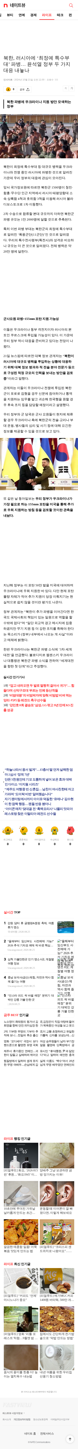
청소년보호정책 (40, 1422)
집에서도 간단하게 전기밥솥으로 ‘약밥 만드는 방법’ (57, 1339)
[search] (71, 5)
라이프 (47, 15)
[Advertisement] (39, 33)
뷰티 (10, 15)
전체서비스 (47, 1436)
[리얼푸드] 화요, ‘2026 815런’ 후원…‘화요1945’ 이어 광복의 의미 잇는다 (21, 1176)
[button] (70, 1439)
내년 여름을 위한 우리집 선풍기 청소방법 (56, 1377)
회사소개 (6, 1422)
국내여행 (12, 931)
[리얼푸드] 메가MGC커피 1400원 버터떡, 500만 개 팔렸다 (56, 1301)
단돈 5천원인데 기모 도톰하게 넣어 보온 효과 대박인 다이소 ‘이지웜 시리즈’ (38, 782)
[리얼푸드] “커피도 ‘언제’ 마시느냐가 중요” (20, 1300)
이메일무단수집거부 (60, 1422)
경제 (33, 15)
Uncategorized (15, 949)
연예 (22, 15)
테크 (60, 15)
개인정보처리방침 (22, 1422)
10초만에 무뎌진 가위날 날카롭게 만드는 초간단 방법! (19, 1214)
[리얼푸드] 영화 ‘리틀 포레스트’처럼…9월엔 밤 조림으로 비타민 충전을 (21, 1339)
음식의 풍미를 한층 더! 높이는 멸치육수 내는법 (21, 1377)
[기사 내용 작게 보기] (66, 90)
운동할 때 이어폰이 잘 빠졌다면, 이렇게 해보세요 (56, 1213)
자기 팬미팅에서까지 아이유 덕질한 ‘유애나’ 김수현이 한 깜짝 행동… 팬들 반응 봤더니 (39, 801)
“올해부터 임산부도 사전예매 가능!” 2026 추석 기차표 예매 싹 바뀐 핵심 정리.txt (31, 945)
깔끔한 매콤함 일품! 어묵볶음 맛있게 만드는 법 (20, 1252)
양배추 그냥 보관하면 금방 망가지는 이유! (56, 1175)
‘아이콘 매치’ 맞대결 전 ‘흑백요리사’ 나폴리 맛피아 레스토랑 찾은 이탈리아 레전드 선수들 (39, 811)
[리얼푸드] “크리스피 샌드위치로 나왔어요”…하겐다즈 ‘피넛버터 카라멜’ (56, 1252)
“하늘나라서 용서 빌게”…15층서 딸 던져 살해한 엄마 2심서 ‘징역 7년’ (39, 772)
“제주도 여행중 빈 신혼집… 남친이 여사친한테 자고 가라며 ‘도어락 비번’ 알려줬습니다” (39, 791)
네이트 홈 (30, 1436)
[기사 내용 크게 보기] (72, 89)
